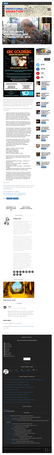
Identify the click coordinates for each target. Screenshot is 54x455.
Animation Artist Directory (11, 420)
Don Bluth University (10, 431)
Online (6, 409)
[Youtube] (47, 3)
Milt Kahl (7, 351)
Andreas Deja (9, 419)
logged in (11, 323)
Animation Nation (9, 427)
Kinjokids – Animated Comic (12, 436)
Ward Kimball (8, 354)
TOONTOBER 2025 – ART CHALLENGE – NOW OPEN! (19, 3)
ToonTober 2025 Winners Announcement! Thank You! (45, 95)
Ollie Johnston (8, 353)
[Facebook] (34, 3)
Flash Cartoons (9, 435)
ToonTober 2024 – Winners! (45, 120)
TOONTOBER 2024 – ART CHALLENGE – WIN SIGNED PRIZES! (45, 128)
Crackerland (8, 428)
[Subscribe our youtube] (38, 73)
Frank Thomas (8, 345)
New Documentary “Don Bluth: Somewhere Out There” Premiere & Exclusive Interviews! (45, 84)
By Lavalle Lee (43, 90)
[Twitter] (43, 3)
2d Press (8, 415)
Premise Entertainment (11, 441)
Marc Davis (7, 349)
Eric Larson (7, 343)
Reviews (14, 298)
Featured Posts (13, 29)
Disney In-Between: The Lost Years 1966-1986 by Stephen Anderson (46, 154)
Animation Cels (9, 423)
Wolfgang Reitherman (9, 356)
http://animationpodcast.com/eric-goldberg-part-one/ (14, 193)
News (19, 29)
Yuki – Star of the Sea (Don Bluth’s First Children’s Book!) (45, 163)
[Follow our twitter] (38, 65)
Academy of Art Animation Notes (13, 417)
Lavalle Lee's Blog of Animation (12, 438)
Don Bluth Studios (10, 430)
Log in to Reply (23, 308)
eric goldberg (9, 198)
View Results (27, 362)
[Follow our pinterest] (38, 77)
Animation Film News (10, 425)
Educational (6, 29)
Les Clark (7, 348)
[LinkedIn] (38, 3)
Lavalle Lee (7, 40)
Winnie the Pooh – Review (9, 300)
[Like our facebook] (38, 69)
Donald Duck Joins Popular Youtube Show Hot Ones (45, 145)
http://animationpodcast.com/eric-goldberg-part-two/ (14, 194)
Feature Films (6, 298)
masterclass (16, 198)
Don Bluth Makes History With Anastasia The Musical (45, 137)
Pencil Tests (8, 439)
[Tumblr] (40, 3)
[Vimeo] (45, 3)
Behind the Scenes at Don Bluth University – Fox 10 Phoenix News (45, 112)
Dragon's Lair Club (10, 433)
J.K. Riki (9, 306)
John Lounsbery (8, 346)
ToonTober (8, 443)
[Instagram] (36, 3)
